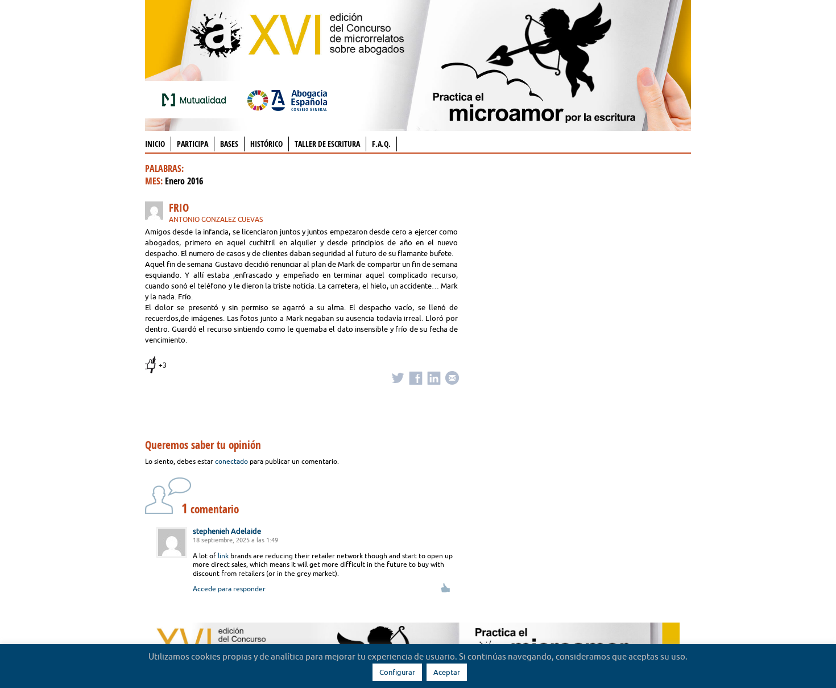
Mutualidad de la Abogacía (196, 99)
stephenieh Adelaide (227, 531)
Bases (229, 143)
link (223, 555)
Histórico (266, 143)
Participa (192, 143)
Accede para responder (229, 588)
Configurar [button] (397, 672)
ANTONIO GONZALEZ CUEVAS (216, 219)
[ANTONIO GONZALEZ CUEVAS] (157, 212)
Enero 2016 (184, 181)
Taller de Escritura (327, 143)
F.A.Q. (381, 143)
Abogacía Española (287, 99)
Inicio (155, 143)
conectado (231, 461)
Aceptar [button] (446, 672)
